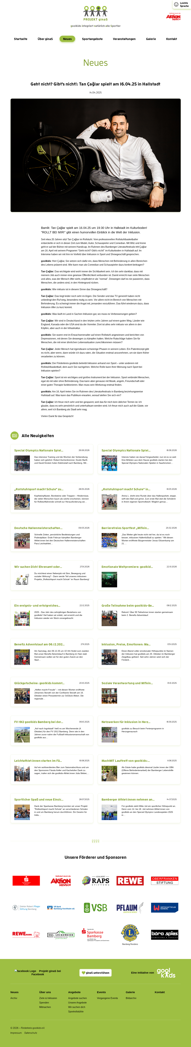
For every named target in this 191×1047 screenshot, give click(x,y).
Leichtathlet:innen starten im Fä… (38, 760)
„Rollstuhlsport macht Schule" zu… (39, 489)
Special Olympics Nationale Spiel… (38, 450)
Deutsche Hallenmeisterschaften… (38, 528)
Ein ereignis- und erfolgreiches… (37, 605)
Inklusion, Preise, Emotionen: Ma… (126, 644)
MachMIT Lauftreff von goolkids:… (126, 760)
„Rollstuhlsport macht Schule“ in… (126, 489)
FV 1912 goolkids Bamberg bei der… (38, 722)
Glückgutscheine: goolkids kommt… (39, 683)
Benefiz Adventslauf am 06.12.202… (39, 644)
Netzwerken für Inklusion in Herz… (126, 722)
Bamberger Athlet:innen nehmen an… (128, 799)
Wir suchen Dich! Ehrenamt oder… (38, 566)
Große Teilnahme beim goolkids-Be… (128, 605)
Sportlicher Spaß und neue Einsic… (39, 799)
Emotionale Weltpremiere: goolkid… (127, 566)
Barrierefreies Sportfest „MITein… (125, 528)
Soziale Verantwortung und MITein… (127, 683)
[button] (20, 39)
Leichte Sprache (184, 4)
